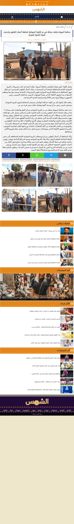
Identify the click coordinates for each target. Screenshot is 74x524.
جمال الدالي (68, 82)
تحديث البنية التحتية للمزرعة (11, 160)
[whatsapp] (37, 155)
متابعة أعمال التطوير (26, 160)
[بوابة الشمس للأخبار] (39, 9)
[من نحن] (44, 4)
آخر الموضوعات (63, 350)
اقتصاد (62, 410)
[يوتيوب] (35, 4)
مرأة (11, 410)
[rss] (41, 4)
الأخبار (37, 16)
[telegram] (51, 155)
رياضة (40, 410)
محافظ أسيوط (55, 160)
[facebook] (9, 155)
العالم (5, 410)
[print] (65, 155)
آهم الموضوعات (63, 270)
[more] (47, 4)
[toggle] (12, 17)
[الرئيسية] (26, 4)
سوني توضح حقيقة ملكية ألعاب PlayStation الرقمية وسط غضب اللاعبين (25, 21)
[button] (3, 287)
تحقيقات (54, 410)
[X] (23, 155)
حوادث (46, 410)
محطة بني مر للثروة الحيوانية (41, 160)
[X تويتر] (32, 4)
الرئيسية (68, 27)
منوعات (17, 410)
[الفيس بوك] (29, 4)
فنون (33, 410)
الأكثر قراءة (65, 303)
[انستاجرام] (38, 4)
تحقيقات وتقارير (60, 27)
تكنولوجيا (26, 410)
